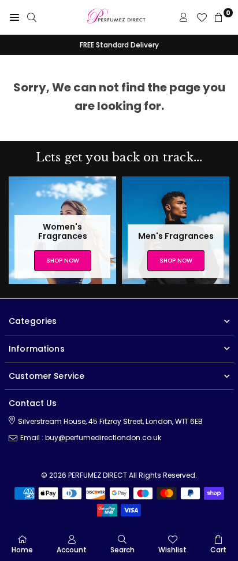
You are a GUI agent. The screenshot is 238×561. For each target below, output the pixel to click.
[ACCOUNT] (183, 17)
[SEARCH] (31, 17)
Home (22, 550)
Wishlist (172, 550)
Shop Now (62, 260)
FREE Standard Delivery (119, 45)
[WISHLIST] (201, 17)
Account (72, 550)
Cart (218, 550)
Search (122, 550)
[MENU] (14, 17)
